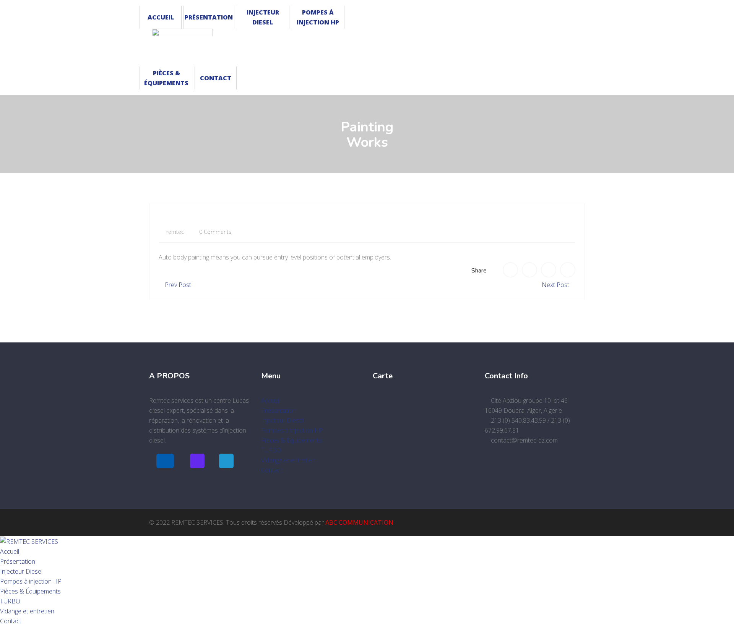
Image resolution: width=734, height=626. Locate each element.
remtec (174, 231)
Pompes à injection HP (318, 17)
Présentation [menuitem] (17, 561)
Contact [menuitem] (10, 621)
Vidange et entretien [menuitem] (27, 611)
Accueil (161, 17)
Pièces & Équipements (166, 78)
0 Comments (214, 231)
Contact (215, 78)
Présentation (209, 17)
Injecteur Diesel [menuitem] (21, 571)
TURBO (271, 450)
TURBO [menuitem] (10, 601)
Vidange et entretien (288, 460)
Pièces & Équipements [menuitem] (30, 591)
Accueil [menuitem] (9, 551)
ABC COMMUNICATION (359, 522)
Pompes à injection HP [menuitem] (31, 581)
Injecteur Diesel (263, 17)
